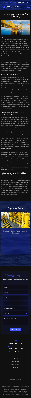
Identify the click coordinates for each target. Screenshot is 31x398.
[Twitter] (12, 352)
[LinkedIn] (22, 352)
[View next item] (17, 258)
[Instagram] (19, 352)
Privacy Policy (12, 379)
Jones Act (15, 367)
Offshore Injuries (15, 361)
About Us (15, 358)
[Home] (10, 7)
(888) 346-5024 (22, 2)
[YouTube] (15, 352)
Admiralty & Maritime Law (16, 364)
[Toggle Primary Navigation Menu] (28, 7)
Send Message (15, 329)
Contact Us (15, 370)
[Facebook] (9, 352)
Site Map (19, 379)
